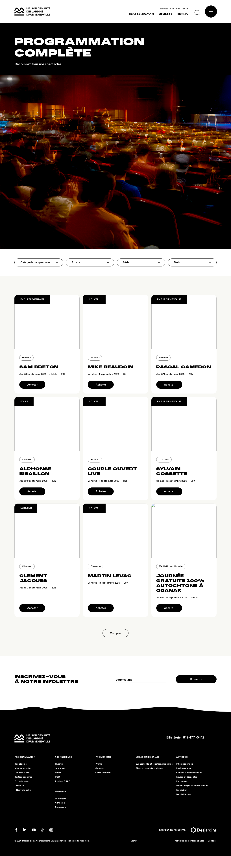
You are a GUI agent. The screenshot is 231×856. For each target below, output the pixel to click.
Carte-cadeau (102, 772)
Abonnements (63, 757)
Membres (60, 791)
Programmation (24, 757)
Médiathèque (183, 794)
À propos (182, 757)
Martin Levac (110, 576)
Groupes (99, 768)
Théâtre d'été (22, 772)
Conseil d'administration (189, 772)
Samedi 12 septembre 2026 (175, 480)
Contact (212, 840)
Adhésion (60, 802)
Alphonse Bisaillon (35, 471)
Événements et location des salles (154, 763)
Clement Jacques (33, 578)
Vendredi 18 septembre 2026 (108, 582)
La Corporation (184, 768)
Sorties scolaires (23, 776)
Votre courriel (124, 679)
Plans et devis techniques (149, 768)
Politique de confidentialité (189, 840)
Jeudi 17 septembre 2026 (37, 587)
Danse (58, 772)
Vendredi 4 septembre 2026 (107, 374)
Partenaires (182, 781)
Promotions (103, 757)
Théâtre (59, 763)
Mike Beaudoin (110, 367)
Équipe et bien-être (186, 776)
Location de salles (148, 757)
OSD (57, 776)
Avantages (60, 798)
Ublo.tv (20, 785)
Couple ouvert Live (112, 471)
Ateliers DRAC (62, 781)
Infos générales (184, 763)
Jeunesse (60, 768)
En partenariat (22, 781)
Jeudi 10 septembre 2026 (174, 374)
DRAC (133, 840)
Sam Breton (38, 367)
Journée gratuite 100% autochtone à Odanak (180, 583)
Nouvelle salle (23, 789)
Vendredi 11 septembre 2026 (107, 480)
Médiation (181, 789)
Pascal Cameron (183, 367)
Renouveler (61, 806)
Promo (98, 763)
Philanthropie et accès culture (192, 785)
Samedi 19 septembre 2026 (177, 597)
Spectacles (20, 763)
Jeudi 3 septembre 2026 (42, 374)
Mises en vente (22, 768)
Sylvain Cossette (171, 471)
